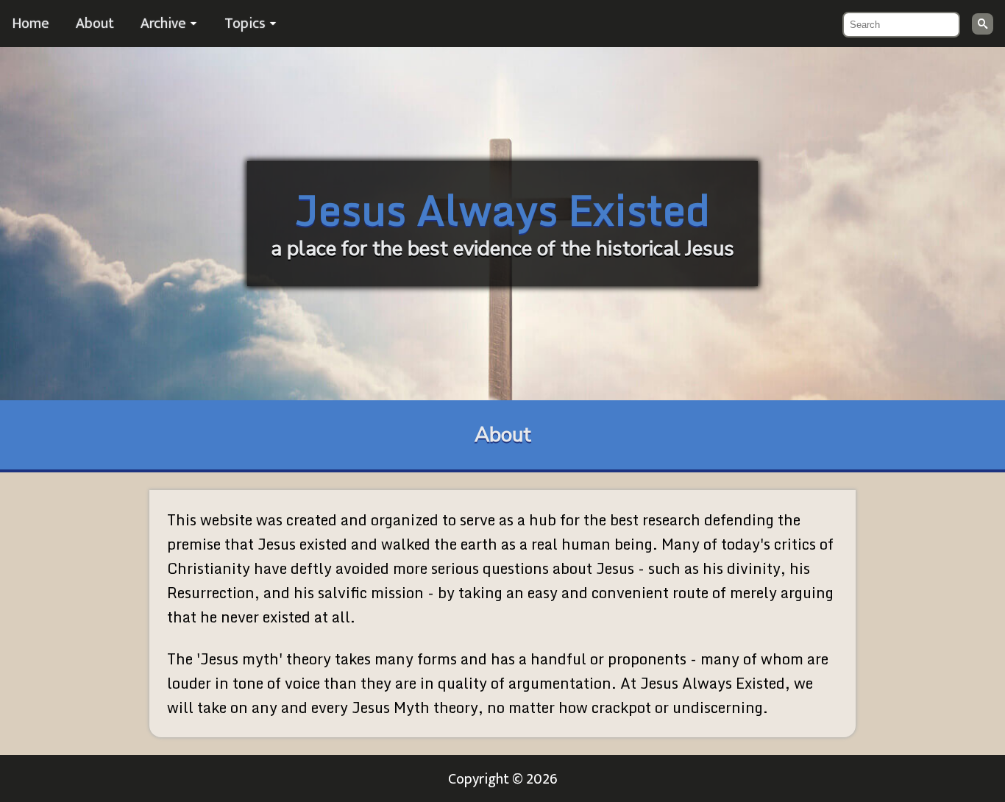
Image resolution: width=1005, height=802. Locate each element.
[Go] (982, 24)
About (95, 23)
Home (30, 23)
